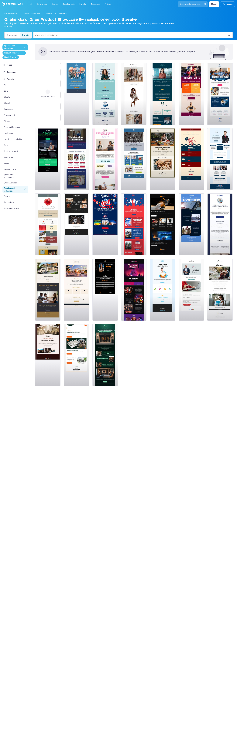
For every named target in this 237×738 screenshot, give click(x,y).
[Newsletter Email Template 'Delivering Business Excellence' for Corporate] (220, 159)
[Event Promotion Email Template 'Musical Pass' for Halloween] (133, 290)
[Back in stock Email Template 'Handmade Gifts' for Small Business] (162, 159)
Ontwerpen (12, 35)
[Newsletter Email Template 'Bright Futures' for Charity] (220, 94)
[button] (26, 65)
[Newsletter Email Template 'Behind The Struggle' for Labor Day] (133, 159)
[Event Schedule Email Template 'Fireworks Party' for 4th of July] (133, 224)
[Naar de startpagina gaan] (11, 4)
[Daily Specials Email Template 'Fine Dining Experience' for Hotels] (76, 290)
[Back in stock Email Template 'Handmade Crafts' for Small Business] (76, 224)
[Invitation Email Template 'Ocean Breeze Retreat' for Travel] (220, 290)
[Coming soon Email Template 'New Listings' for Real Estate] (47, 290)
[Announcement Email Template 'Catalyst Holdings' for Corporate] (162, 94)
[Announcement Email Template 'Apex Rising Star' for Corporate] (220, 224)
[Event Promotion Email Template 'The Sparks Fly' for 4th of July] (105, 224)
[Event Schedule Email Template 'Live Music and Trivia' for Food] (191, 159)
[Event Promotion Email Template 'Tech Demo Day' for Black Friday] (47, 159)
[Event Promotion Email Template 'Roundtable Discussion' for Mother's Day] (105, 159)
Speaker (49, 13)
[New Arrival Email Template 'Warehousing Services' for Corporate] (76, 159)
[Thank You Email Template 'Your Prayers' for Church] (47, 355)
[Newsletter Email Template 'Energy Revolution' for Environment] (191, 224)
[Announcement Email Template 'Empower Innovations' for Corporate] (105, 94)
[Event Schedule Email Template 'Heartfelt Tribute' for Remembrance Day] (47, 224)
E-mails (25, 35)
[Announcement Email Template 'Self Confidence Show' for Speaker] (105, 290)
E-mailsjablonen (11, 13)
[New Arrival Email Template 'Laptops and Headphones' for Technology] (162, 224)
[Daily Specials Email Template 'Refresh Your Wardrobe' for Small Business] (133, 94)
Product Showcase (32, 13)
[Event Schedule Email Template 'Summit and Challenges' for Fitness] (191, 94)
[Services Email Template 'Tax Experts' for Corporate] (191, 290)
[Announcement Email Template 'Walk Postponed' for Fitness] (76, 94)
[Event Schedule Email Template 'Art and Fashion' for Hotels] (105, 355)
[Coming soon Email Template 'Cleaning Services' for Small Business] (162, 290)
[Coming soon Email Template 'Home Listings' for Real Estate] (76, 355)
